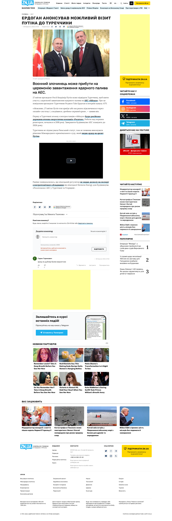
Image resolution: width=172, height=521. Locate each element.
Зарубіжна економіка (60, 482)
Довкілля (89, 485)
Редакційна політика (59, 460)
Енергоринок (24, 488)
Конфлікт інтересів (59, 485)
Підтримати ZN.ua (142, 3)
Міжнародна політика (27, 482)
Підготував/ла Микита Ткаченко (48, 214)
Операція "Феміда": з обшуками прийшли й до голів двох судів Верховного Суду (132, 247)
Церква (88, 488)
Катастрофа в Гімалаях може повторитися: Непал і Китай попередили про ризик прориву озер (130, 204)
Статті (66, 3)
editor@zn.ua (74, 467)
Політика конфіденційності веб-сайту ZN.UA (137, 514)
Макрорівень (24, 485)
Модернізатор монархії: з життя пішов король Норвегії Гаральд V (130, 191)
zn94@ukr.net (74, 462)
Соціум (121, 478)
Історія (121, 482)
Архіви (54, 450)
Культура (89, 491)
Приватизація (25, 491)
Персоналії (56, 491)
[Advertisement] (61, 290)
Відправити (99, 249)
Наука (88, 478)
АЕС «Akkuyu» (91, 100)
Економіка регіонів (26, 494)
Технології (89, 482)
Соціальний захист (59, 478)
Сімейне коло (123, 485)
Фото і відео (76, 3)
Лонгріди (96, 3)
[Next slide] (148, 8)
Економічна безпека (60, 488)
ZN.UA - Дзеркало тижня (135, 151)
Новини (59, 3)
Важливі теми (28, 8)
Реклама (55, 456)
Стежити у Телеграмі (53, 333)
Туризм (121, 488)
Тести (104, 3)
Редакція (55, 453)
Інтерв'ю (86, 3)
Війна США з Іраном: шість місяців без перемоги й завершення (130, 227)
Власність (122, 491)
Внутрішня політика (27, 478)
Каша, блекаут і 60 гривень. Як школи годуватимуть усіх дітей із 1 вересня (132, 271)
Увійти (125, 3)
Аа (131, 3)
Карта (54, 463)
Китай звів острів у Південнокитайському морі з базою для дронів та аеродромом (130, 216)
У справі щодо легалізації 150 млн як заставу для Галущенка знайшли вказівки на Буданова (130, 259)
